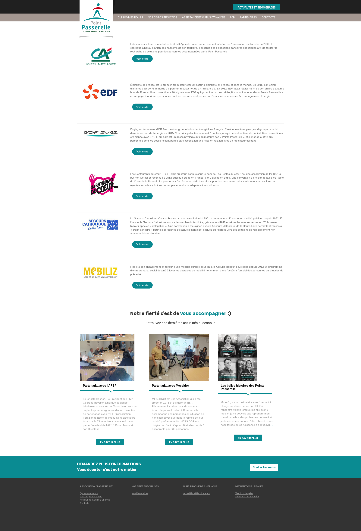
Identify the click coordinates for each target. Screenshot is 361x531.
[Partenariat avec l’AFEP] (107, 357)
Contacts (268, 17)
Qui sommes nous (89, 493)
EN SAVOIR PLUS (110, 442)
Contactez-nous (264, 467)
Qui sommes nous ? (130, 17)
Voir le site (142, 58)
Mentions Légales (244, 493)
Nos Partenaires (140, 493)
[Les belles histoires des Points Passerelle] (237, 357)
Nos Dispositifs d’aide (91, 496)
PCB (232, 17)
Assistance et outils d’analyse (203, 17)
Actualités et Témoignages (257, 7)
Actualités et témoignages (196, 493)
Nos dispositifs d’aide (162, 17)
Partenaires (248, 17)
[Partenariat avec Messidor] (179, 357)
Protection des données (247, 496)
